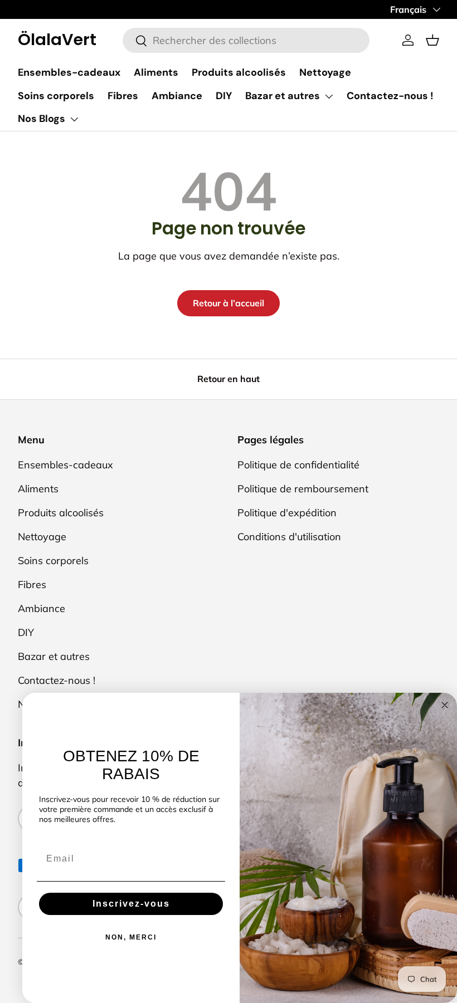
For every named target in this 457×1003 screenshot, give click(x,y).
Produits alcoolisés (239, 72)
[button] (432, 40)
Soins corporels (56, 95)
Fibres (123, 95)
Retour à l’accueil (228, 303)
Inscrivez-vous (131, 903)
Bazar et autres (282, 95)
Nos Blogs (41, 118)
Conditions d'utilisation (289, 536)
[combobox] (246, 40)
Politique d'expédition (287, 512)
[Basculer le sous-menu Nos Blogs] (74, 119)
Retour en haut (228, 378)
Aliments (156, 72)
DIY (224, 95)
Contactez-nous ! (390, 95)
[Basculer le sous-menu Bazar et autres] (329, 96)
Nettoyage (325, 72)
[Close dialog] (444, 705)
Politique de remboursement (302, 488)
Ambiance (177, 95)
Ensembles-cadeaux (69, 72)
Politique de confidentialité (298, 464)
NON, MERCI (131, 937)
